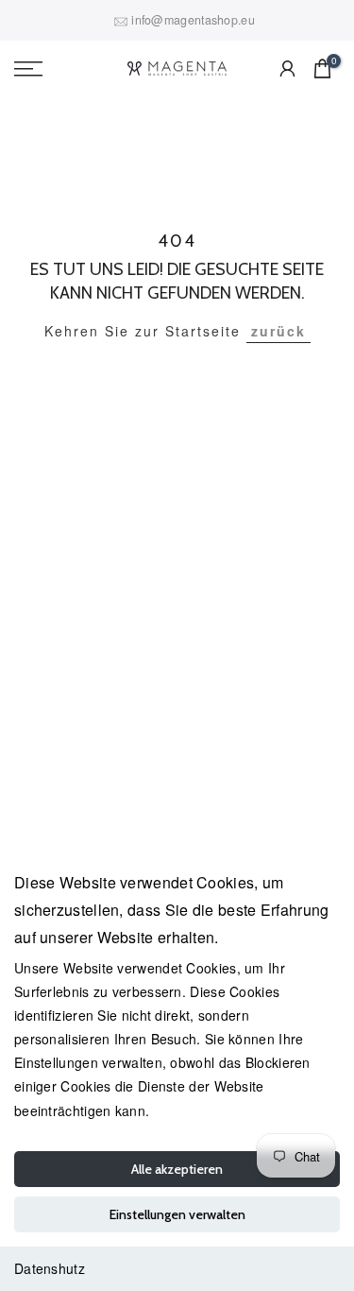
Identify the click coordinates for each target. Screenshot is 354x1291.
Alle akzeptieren (177, 1169)
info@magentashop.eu (193, 19)
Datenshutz (49, 1268)
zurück (278, 330)
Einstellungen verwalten (177, 1214)
